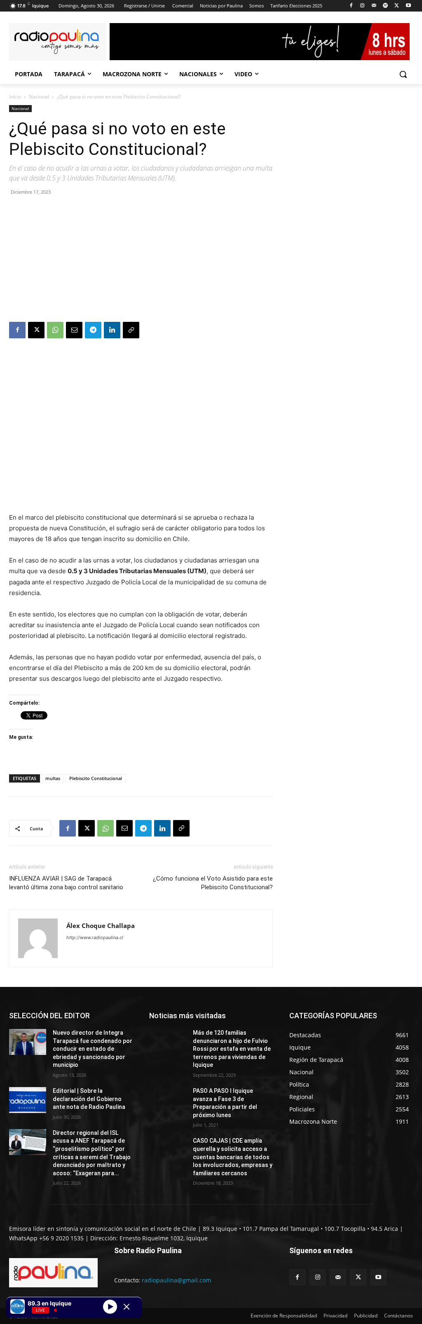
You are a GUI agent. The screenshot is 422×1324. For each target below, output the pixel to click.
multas (52, 778)
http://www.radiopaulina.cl (94, 937)
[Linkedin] (112, 330)
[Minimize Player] (126, 1307)
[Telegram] (93, 330)
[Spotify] (385, 6)
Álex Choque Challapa (100, 925)
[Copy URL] (131, 330)
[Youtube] (408, 6)
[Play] (110, 1306)
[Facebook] (351, 6)
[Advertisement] (141, 260)
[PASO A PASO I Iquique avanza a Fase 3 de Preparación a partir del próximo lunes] (167, 1100)
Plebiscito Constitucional (95, 778)
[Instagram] (362, 6)
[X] (396, 6)
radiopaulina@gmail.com (176, 1280)
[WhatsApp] (55, 330)
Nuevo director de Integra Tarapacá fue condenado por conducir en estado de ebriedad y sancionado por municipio (92, 1048)
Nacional (39, 96)
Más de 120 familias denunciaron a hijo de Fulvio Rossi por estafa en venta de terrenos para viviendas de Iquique (232, 1048)
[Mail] (374, 6)
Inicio (15, 96)
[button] (403, 74)
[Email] (74, 330)
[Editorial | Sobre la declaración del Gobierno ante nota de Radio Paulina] (27, 1100)
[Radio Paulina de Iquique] (57, 42)
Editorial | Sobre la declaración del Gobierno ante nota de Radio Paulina (89, 1098)
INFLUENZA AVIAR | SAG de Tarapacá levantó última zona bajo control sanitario (66, 883)
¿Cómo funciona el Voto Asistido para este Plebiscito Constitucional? (213, 883)
